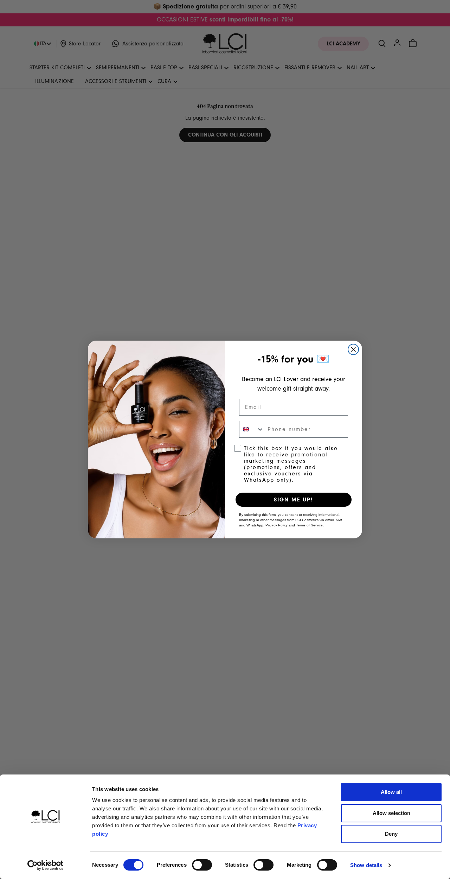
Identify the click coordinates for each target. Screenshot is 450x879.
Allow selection (391, 813)
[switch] (202, 865)
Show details (366, 865)
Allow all (391, 792)
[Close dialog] (353, 349)
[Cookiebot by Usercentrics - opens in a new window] (45, 865)
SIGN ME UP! (293, 500)
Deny (391, 834)
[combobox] (251, 429)
